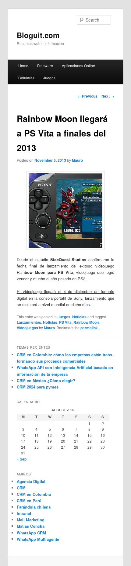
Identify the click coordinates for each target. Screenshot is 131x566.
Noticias (79, 316)
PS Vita (65, 322)
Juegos (49, 77)
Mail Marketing (30, 520)
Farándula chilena (34, 507)
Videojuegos (27, 327)
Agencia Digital (31, 481)
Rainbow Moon (86, 322)
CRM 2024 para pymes (37, 387)
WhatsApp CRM (31, 533)
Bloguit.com (38, 35)
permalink (89, 327)
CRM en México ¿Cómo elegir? (46, 380)
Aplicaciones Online (78, 65)
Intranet (24, 513)
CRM (21, 488)
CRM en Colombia (34, 494)
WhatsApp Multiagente (38, 539)
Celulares (26, 77)
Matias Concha (30, 526)
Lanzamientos (29, 322)
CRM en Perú (29, 500)
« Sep (22, 459)
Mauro (77, 160)
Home (23, 65)
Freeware (45, 65)
